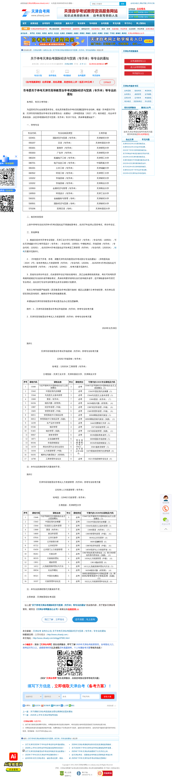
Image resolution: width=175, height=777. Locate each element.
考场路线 (148, 98)
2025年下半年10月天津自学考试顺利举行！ (42, 755)
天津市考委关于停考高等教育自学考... (136, 160)
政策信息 (34, 23)
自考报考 (46, 23)
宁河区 (112, 33)
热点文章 (130, 139)
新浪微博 (47, 705)
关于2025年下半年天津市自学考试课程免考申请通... (92, 748)
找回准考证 (138, 101)
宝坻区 (106, 33)
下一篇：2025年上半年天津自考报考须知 (40, 715)
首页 (24, 23)
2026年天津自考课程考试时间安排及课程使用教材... (92, 744)
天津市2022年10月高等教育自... (134, 144)
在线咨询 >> (73, 609)
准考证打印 (85, 29)
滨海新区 (69, 33)
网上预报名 (141, 23)
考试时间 (148, 91)
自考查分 (127, 94)
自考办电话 (135, 3)
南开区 (50, 33)
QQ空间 (37, 705)
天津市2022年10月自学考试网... (134, 147)
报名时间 (138, 91)
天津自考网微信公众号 (47, 609)
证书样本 (138, 98)
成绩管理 (138, 94)
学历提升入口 (138, 73)
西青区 (82, 33)
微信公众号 (146, 107)
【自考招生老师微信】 (96, 64)
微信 (72, 705)
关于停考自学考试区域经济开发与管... (136, 153)
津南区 (88, 33)
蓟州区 (124, 33)
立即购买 (107, 82)
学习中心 (128, 23)
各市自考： (25, 33)
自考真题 (105, 23)
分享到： (28, 705)
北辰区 (94, 33)
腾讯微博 (56, 705)
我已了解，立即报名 (54, 619)
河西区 (44, 33)
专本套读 (93, 23)
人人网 (65, 705)
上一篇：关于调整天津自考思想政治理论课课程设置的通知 (47, 711)
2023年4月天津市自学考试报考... (135, 173)
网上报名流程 (54, 29)
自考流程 (127, 91)
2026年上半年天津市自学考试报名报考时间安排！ (45, 748)
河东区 (38, 33)
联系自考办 (115, 768)
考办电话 (127, 101)
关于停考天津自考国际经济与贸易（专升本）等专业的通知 (74, 50)
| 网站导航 (143, 3)
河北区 (56, 33)
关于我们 (107, 768)
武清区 (100, 33)
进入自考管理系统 (138, 67)
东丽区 (76, 33)
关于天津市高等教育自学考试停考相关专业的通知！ (45, 751)
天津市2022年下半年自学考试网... (135, 170)
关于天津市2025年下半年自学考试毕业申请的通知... (45, 744)
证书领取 (148, 94)
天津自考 (37, 631)
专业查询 (81, 23)
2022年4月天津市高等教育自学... (135, 163)
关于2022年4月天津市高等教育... (135, 167)
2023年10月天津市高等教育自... (134, 157)
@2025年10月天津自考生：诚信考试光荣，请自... (45, 758)
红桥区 (62, 33)
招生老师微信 (130, 107)
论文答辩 (132, 29)
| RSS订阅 (150, 3)
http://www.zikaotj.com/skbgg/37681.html (51, 638)
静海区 (118, 33)
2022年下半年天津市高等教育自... (135, 150)
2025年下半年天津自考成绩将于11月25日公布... (90, 751)
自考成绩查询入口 (138, 61)
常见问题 (116, 23)
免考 (103, 29)
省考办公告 (47, 50)
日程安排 (58, 23)
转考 (108, 29)
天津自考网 (37, 50)
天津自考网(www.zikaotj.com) (88, 765)
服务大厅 (69, 23)
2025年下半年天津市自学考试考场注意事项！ (89, 758)
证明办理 (127, 98)
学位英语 (148, 101)
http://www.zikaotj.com (57, 634)
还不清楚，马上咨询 (85, 619)
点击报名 (141, 9)
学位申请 (140, 29)
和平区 (32, 33)
